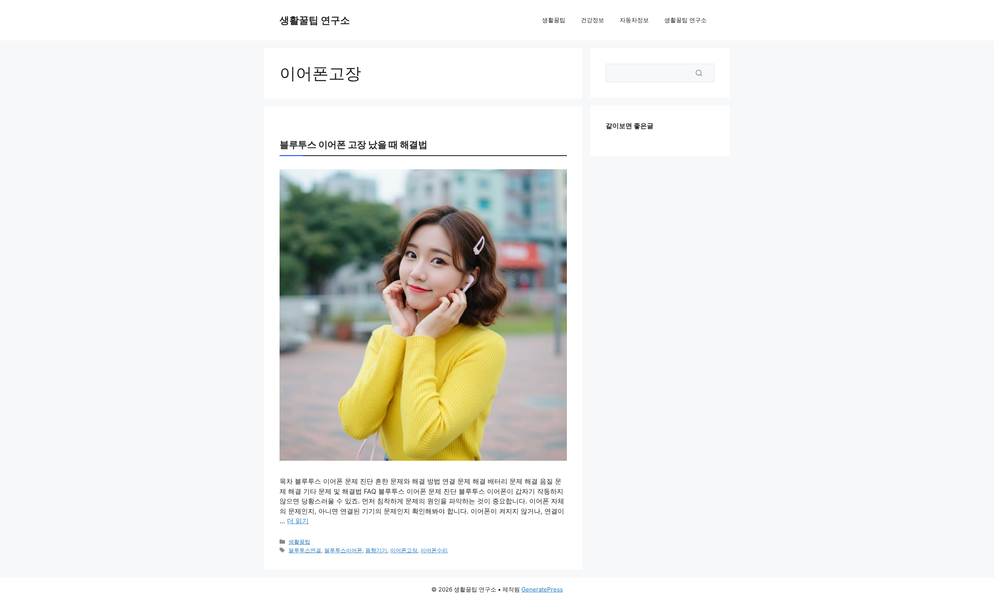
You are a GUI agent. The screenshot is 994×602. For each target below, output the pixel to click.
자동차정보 (634, 20)
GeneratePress (542, 589)
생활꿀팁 (553, 20)
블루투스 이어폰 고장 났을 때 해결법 (353, 144)
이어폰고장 (403, 550)
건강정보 (592, 20)
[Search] (699, 73)
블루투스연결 (304, 550)
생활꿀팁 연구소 (315, 20)
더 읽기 (298, 521)
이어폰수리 (434, 550)
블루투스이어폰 (343, 550)
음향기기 (376, 550)
